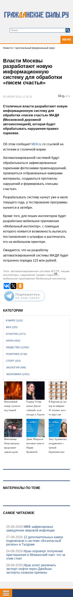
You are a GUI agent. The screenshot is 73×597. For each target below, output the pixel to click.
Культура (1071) (16, 334)
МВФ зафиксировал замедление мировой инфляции (30, 528)
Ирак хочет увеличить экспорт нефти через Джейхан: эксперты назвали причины (31, 568)
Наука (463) (13, 340)
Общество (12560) (17, 347)
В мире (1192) (14, 320)
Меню (66, 39)
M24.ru (36, 144)
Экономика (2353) (17, 374)
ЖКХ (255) (12, 327)
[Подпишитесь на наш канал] (24, 301)
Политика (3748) (16, 354)
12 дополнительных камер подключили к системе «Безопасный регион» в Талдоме (34, 540)
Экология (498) (16, 367)
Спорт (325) (13, 360)
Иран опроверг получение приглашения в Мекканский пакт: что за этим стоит (35, 554)
